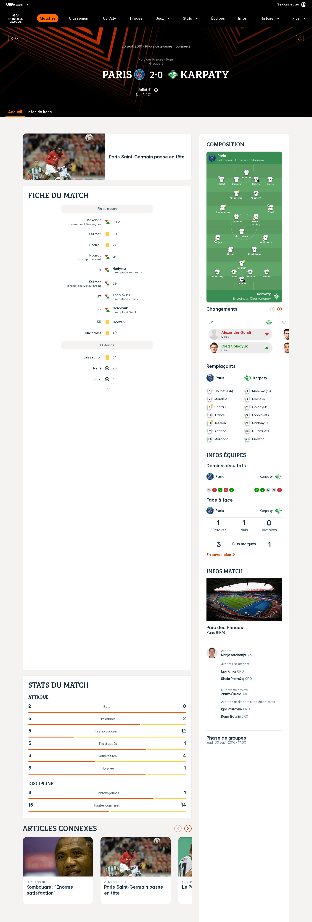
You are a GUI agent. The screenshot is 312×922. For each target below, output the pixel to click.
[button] (163, 18)
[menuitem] (49, 18)
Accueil (15, 112)
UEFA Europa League (15, 18)
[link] (48, 18)
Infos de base (39, 112)
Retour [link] (19, 38)
